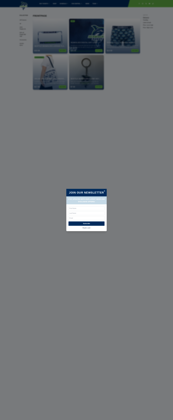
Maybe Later (86, 228)
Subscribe (86, 223)
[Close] (104, 191)
